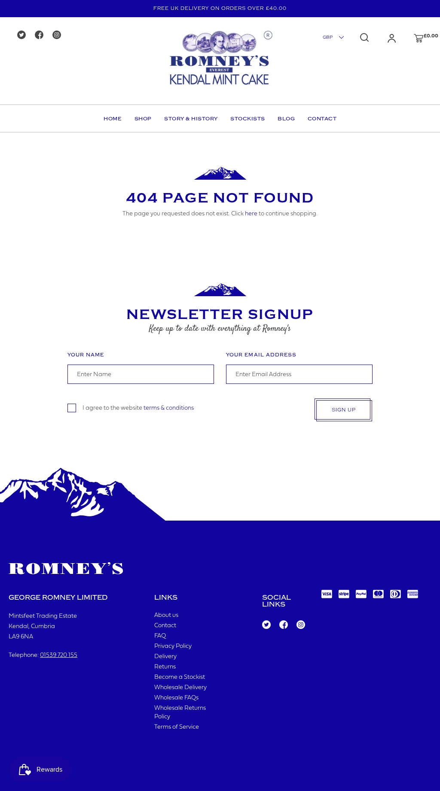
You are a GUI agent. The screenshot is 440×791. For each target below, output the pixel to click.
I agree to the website (138, 408)
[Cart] (410, 38)
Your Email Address (261, 355)
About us (166, 615)
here (251, 214)
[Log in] (383, 38)
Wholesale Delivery (180, 687)
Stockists (247, 119)
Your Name (85, 355)
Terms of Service (176, 727)
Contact (322, 119)
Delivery (165, 656)
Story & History (191, 119)
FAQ (160, 636)
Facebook (283, 625)
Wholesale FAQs (176, 698)
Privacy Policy (173, 646)
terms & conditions (169, 408)
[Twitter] (24, 35)
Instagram (300, 625)
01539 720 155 (58, 655)
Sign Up (344, 410)
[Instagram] (59, 35)
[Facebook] (42, 35)
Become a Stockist (179, 677)
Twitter (266, 625)
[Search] (364, 37)
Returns (165, 667)
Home (113, 119)
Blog (286, 119)
